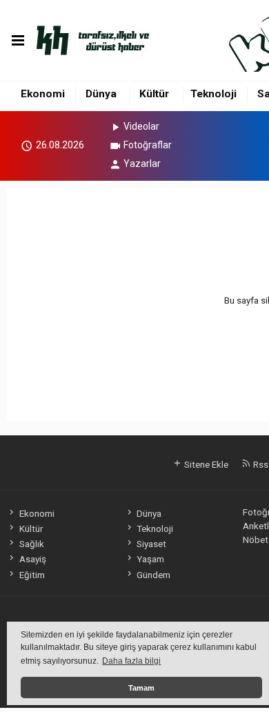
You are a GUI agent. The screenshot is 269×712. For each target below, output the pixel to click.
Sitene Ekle (205, 464)
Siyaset (151, 543)
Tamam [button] (141, 688)
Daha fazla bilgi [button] (131, 661)
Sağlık (31, 543)
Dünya (101, 94)
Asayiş (32, 558)
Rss (259, 464)
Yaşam (150, 558)
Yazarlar (142, 163)
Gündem (153, 574)
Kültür (154, 94)
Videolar (141, 126)
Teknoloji (213, 94)
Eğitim (31, 574)
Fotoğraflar (147, 144)
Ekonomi (43, 94)
